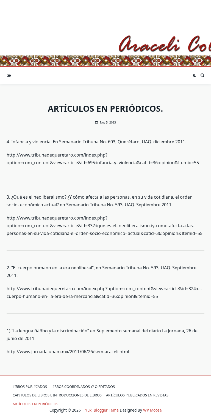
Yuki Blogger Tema (102, 410)
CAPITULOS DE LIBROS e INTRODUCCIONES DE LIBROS (57, 395)
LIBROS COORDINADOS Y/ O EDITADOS (83, 386)
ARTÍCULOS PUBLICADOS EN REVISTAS (137, 395)
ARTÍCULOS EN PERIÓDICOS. (36, 403)
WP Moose (152, 410)
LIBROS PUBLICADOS (30, 386)
